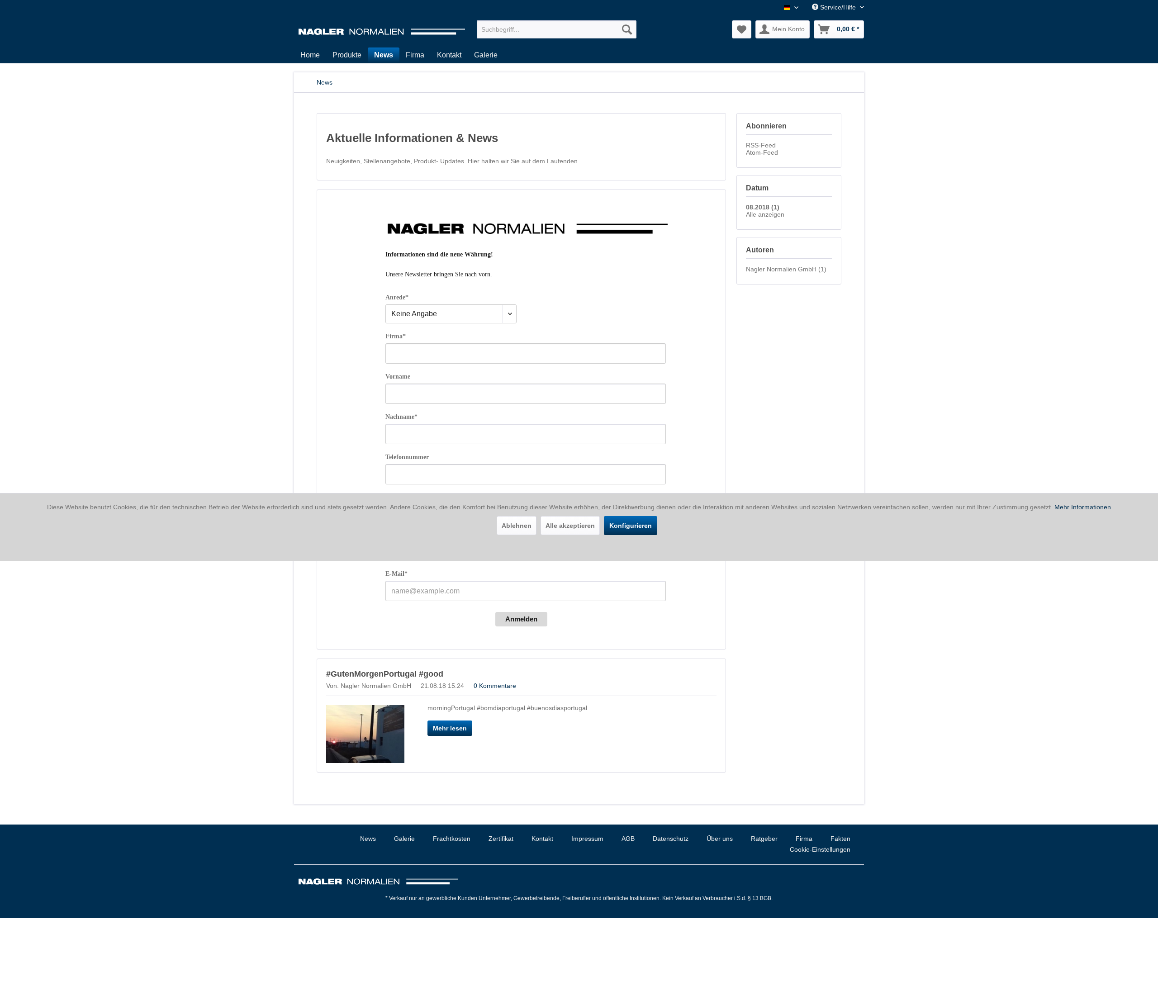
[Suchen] (626, 29)
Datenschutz (670, 838)
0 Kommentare (495, 685)
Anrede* (396, 297)
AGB (628, 838)
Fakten (840, 838)
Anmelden (521, 619)
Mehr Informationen (1082, 507)
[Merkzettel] (741, 29)
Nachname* (401, 416)
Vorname (397, 376)
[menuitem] (556, 29)
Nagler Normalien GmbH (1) (786, 269)
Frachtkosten (451, 838)
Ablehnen (517, 525)
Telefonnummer (407, 457)
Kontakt (542, 838)
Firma (804, 838)
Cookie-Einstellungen (820, 849)
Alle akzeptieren (570, 525)
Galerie (404, 838)
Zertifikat (501, 838)
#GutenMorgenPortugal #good (384, 673)
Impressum (587, 838)
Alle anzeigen (765, 214)
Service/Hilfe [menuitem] (838, 7)
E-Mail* (396, 573)
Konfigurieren (630, 525)
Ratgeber (764, 838)
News (368, 838)
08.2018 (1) (762, 207)
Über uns (720, 838)
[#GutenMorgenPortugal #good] (365, 734)
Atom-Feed (762, 152)
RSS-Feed (761, 145)
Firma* (395, 336)
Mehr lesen (450, 728)
